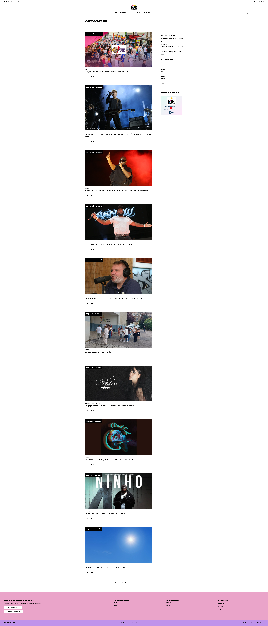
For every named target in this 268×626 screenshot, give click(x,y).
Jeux (86, 69)
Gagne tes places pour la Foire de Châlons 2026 (106, 71)
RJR (161, 81)
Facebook (168, 602)
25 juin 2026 (93, 529)
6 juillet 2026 (93, 367)
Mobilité (163, 74)
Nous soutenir (135, 622)
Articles (116, 602)
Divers (92, 132)
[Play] (170, 112)
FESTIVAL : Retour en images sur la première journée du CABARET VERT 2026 (118, 135)
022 (122, 582)
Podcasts (116, 605)
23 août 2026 (94, 206)
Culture (87, 132)
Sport (162, 86)
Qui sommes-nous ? (222, 600)
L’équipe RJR (220, 603)
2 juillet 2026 (93, 421)
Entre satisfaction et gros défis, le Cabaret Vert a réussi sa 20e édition (116, 190)
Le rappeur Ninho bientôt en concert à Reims (105, 513)
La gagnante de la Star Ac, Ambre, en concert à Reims (109, 406)
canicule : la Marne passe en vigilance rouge (105, 567)
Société (162, 83)
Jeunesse (87, 349)
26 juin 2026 (93, 475)
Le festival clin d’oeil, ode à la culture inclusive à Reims (109, 459)
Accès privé (144, 622)
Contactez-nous (222, 613)
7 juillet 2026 (93, 314)
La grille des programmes (224, 610)
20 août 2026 (94, 260)
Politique (163, 78)
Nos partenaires (221, 606)
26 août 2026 (94, 34)
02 (115, 582)
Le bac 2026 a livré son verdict (98, 352)
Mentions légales (125, 622)
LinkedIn (168, 608)
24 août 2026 (94, 152)
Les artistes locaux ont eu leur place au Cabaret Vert (109, 244)
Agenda (87, 403)
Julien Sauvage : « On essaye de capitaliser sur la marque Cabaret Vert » (117, 298)
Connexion (20, 1)
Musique (98, 132)
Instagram (168, 605)
